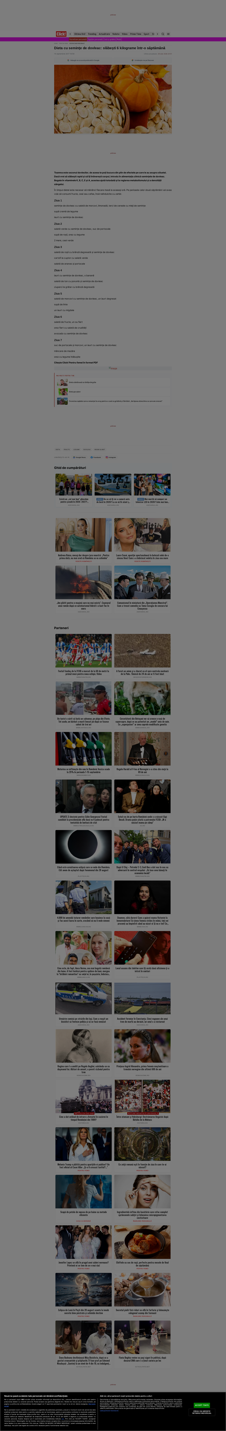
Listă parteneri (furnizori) (109, 1411)
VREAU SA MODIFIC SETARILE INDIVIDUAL (202, 1412)
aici (63, 1419)
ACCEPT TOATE (202, 1405)
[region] (113, 1411)
